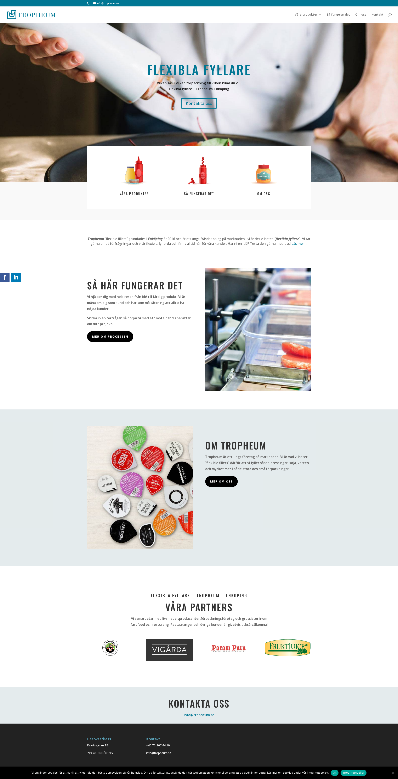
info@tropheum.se (199, 715)
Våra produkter (306, 14)
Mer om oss (221, 481)
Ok (335, 772)
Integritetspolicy (353, 772)
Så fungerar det (338, 14)
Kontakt (377, 14)
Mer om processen (110, 336)
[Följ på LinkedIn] (16, 277)
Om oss (360, 14)
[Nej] (393, 773)
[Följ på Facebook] (5, 277)
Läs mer (297, 243)
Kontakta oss (199, 103)
